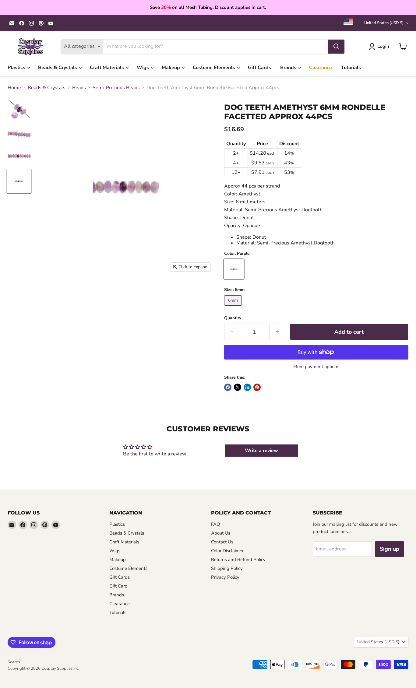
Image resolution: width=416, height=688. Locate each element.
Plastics (17, 67)
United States (384, 23)
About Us (220, 533)
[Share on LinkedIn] (247, 387)
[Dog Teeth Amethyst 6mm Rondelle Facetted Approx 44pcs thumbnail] (19, 110)
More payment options (316, 366)
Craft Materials (107, 67)
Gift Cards (259, 67)
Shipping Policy (227, 568)
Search (14, 662)
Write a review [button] (261, 450)
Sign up (389, 549)
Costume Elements (214, 67)
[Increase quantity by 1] (277, 332)
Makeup (171, 67)
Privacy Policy (225, 577)
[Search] (336, 47)
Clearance (320, 67)
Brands (289, 67)
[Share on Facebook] (227, 387)
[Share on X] (237, 387)
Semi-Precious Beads (116, 87)
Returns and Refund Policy (238, 559)
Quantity (232, 318)
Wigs (143, 67)
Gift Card (118, 586)
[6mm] (233, 307)
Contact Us (222, 542)
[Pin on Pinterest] (257, 387)
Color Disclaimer (227, 551)
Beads (79, 87)
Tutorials (351, 67)
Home (14, 87)
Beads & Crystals (58, 67)
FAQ (215, 524)
